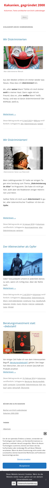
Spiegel (40, 124)
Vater (5, 307)
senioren (19, 230)
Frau (33, 301)
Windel (10, 307)
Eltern (5, 301)
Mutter (25, 304)
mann (19, 304)
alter (40, 227)
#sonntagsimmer (31, 227)
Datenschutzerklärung (27, 483)
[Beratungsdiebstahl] (22, 353)
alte (22, 124)
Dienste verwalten (23, 459)
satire (9, 387)
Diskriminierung (30, 124)
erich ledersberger (15, 301)
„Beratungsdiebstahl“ (18, 362)
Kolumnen (40, 224)
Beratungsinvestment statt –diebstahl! (19, 324)
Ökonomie (25, 387)
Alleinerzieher (26, 297)
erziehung (27, 301)
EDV (40, 384)
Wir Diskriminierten (15, 39)
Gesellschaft (40, 301)
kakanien (6, 304)
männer (31, 304)
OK (14, 483)
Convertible (20, 384)
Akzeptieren (24, 465)
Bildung (37, 120)
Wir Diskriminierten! (15, 140)
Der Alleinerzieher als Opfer (19, 246)
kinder (13, 304)
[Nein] (45, 479)
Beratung (28, 381)
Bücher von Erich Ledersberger (15, 410)
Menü (25, 17)
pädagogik (39, 304)
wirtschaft (16, 387)
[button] (45, 433)
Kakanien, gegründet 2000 (24, 5)
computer (11, 384)
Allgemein (7, 429)
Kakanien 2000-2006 (11, 413)
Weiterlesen (9, 114)
